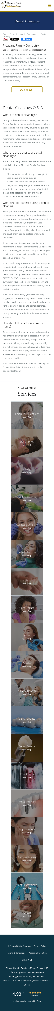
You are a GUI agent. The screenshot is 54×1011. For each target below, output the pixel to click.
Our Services (32, 34)
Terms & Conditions (16, 953)
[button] (49, 5)
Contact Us (27, 959)
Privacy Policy (40, 946)
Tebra (39, 1001)
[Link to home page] (15, 4)
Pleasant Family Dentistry (13, 34)
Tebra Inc (26, 946)
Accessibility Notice (38, 953)
